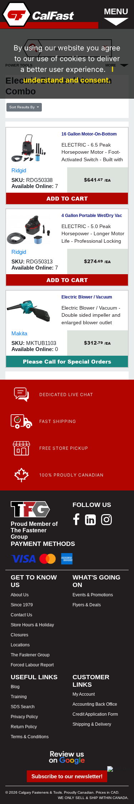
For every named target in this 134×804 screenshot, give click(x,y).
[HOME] (37, 14)
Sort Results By (22, 107)
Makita (19, 333)
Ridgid (18, 170)
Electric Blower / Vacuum (86, 297)
